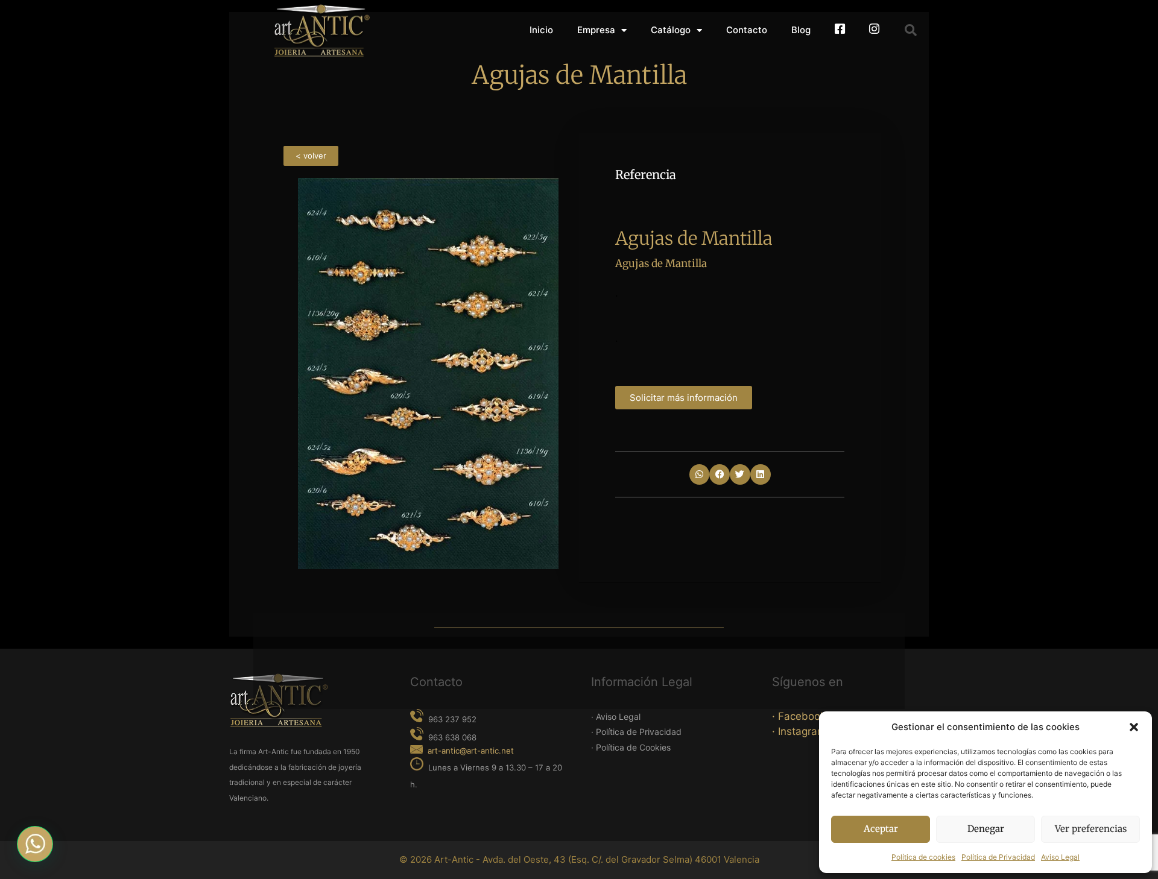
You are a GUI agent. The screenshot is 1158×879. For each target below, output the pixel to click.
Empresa (596, 30)
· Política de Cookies (631, 747)
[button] (1134, 727)
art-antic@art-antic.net (471, 750)
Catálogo (671, 30)
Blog (801, 30)
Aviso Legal (1060, 857)
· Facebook (799, 716)
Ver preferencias (1091, 828)
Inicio (541, 30)
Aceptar (881, 828)
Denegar (985, 828)
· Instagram (799, 731)
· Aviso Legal (616, 716)
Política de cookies (923, 857)
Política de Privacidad (998, 857)
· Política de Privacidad (636, 731)
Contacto (746, 30)
